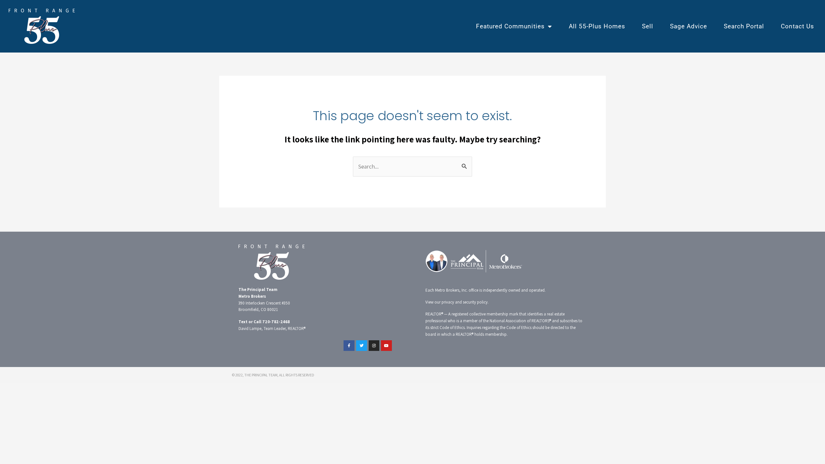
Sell (647, 26)
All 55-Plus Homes (597, 26)
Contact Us (797, 26)
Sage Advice (688, 26)
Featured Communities (510, 26)
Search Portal (744, 26)
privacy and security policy (465, 302)
